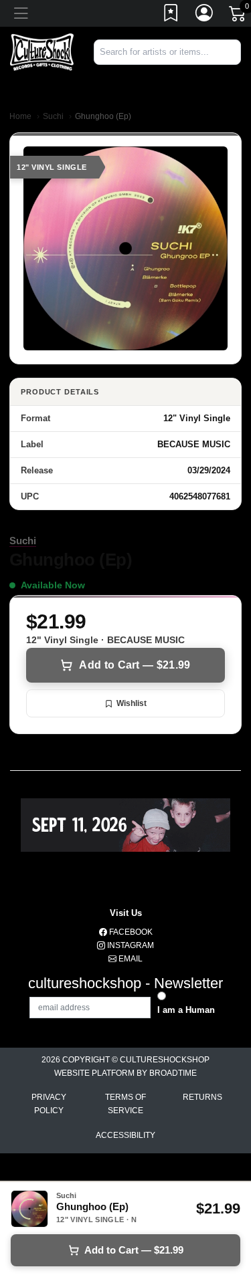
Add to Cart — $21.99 (134, 665)
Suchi (53, 116)
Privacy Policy (48, 1103)
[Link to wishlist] (171, 15)
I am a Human (186, 1010)
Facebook (130, 932)
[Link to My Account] (204, 15)
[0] (238, 16)
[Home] (42, 51)
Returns (202, 1097)
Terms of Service (125, 1103)
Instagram (129, 945)
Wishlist (131, 703)
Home (20, 116)
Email (129, 958)
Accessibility (125, 1135)
